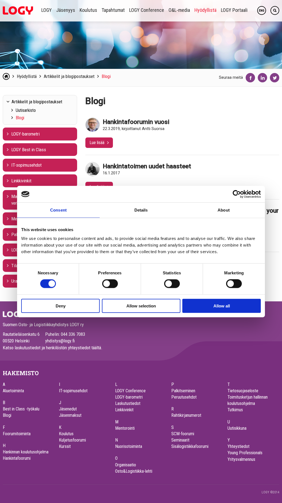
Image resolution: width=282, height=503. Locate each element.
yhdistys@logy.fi (60, 341)
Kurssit (65, 446)
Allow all (221, 305)
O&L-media (179, 10)
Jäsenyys (65, 10)
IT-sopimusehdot (26, 165)
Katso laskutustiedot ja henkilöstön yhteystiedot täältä (52, 347)
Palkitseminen (183, 390)
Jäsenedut (68, 409)
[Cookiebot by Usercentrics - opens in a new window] (237, 194)
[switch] (110, 283)
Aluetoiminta (13, 390)
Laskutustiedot (127, 403)
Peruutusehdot (184, 397)
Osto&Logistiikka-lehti (133, 471)
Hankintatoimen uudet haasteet (147, 166)
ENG (261, 10)
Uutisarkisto (26, 110)
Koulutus (88, 10)
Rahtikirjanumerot (186, 415)
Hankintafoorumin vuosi (136, 121)
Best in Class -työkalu (21, 409)
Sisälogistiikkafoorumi (189, 446)
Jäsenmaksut (70, 415)
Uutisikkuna (236, 428)
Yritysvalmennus (241, 459)
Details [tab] (141, 210)
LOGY (46, 10)
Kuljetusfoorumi (72, 440)
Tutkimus (235, 409)
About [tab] (224, 210)
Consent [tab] (58, 210)
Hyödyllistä (205, 10)
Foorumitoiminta (17, 433)
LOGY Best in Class (28, 149)
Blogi (106, 76)
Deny (61, 305)
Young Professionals (244, 452)
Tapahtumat (113, 10)
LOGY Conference (146, 10)
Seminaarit (180, 440)
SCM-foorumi (182, 433)
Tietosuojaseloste (242, 390)
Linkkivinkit (21, 180)
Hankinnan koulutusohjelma (25, 452)
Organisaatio (125, 464)
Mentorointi (125, 428)
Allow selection (141, 305)
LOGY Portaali (234, 10)
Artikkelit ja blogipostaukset (69, 76)
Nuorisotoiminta (128, 446)
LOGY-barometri (25, 134)
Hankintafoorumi (17, 458)
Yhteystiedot (238, 446)
